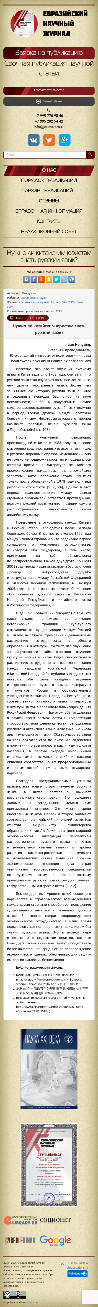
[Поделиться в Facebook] (34, 279)
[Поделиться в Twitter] (56, 279)
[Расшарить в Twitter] (50, 140)
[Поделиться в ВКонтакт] (26, 279)
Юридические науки (33, 298)
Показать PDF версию (29, 318)
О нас (49, 170)
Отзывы (49, 201)
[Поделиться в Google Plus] (41, 279)
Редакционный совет (49, 232)
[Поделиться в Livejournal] (64, 279)
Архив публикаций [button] (49, 191)
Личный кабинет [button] (51, 101)
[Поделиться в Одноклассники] (49, 279)
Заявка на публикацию (49, 53)
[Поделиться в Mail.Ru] (71, 279)
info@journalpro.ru (49, 127)
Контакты (49, 221)
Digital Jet (33, 1302)
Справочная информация (49, 211)
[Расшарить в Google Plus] (64, 140)
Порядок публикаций (49, 181)
